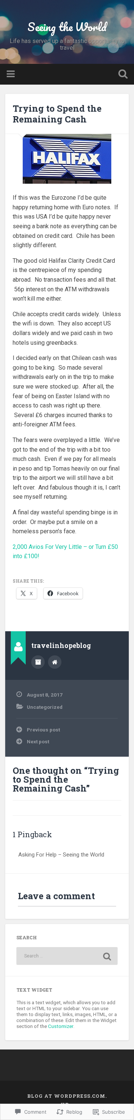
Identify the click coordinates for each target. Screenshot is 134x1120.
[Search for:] (66, 956)
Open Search (121, 75)
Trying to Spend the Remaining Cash (57, 113)
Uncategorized (45, 707)
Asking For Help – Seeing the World (61, 854)
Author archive (38, 662)
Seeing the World (67, 27)
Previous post (43, 730)
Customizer (60, 1026)
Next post (38, 741)
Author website (54, 662)
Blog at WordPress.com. (67, 1096)
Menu (11, 74)
